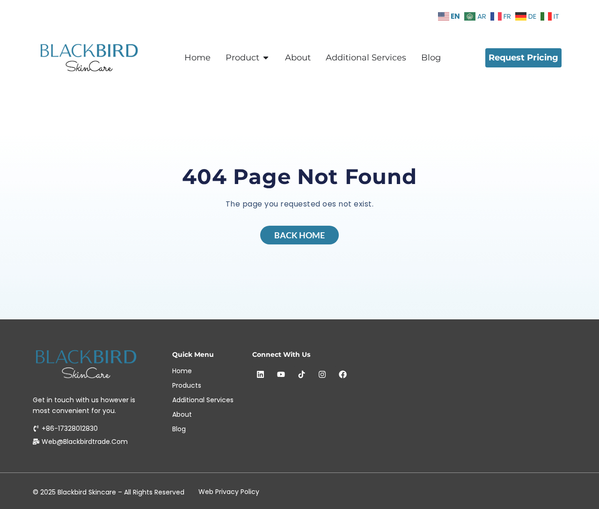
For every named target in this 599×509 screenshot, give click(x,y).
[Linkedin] (260, 374)
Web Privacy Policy (228, 491)
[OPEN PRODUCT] (266, 57)
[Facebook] (343, 374)
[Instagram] (322, 374)
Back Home (299, 235)
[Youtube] (281, 374)
